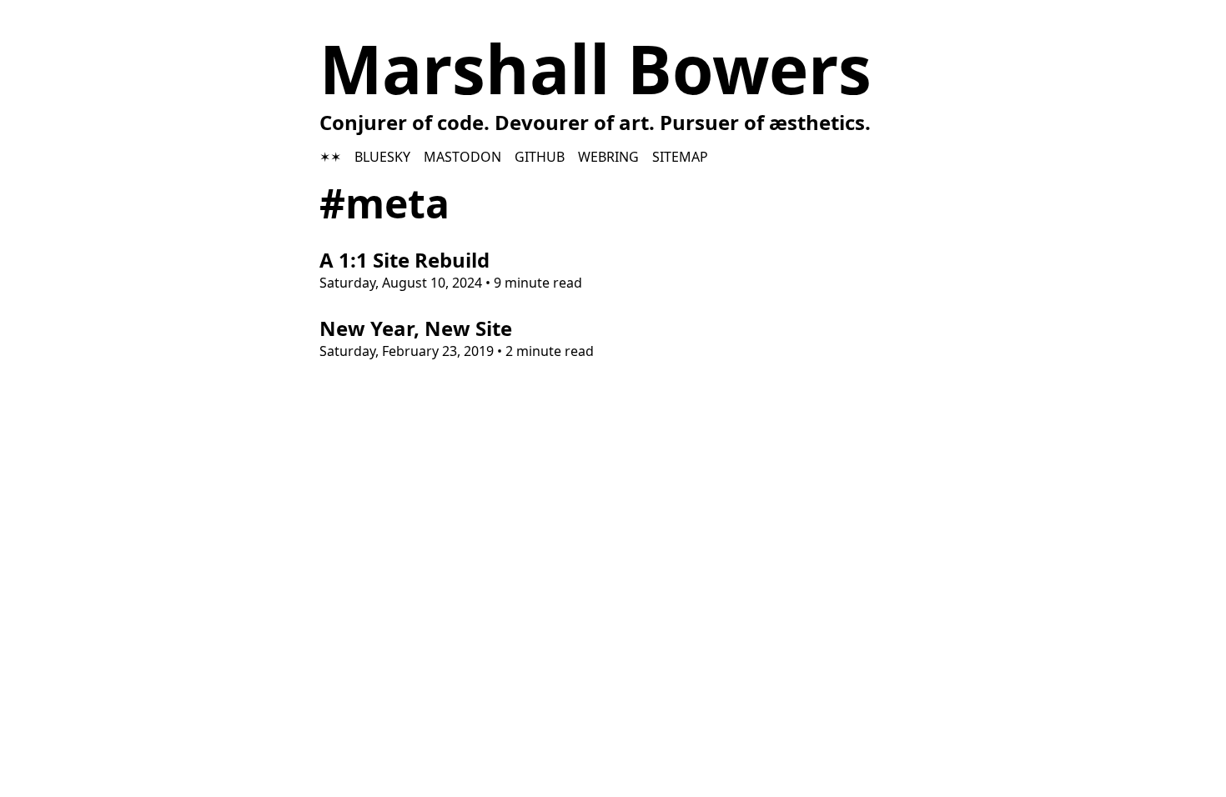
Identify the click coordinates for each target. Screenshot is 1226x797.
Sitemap (680, 157)
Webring (608, 157)
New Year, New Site (415, 328)
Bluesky (382, 157)
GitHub (540, 157)
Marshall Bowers (595, 68)
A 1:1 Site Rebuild (404, 259)
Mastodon (462, 157)
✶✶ (330, 157)
